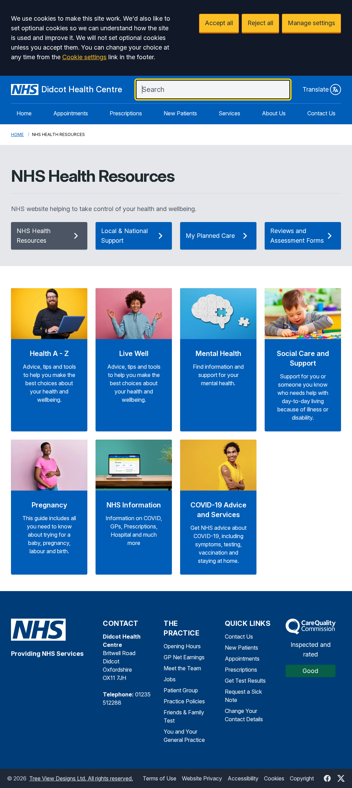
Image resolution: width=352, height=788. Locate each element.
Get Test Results (245, 680)
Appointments (70, 113)
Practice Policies (184, 701)
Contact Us (321, 113)
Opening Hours (182, 646)
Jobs (170, 679)
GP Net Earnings (184, 657)
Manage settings (311, 23)
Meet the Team (182, 668)
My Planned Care (210, 235)
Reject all (260, 23)
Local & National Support (124, 235)
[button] (49, 359)
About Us (274, 113)
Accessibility (243, 778)
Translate (315, 89)
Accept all (219, 23)
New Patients (180, 113)
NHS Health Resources (33, 235)
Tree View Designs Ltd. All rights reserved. (81, 778)
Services (229, 113)
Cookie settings (84, 57)
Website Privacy (202, 778)
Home (24, 113)
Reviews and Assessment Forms (297, 235)
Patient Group (181, 690)
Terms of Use (159, 778)
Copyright (302, 778)
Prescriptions (126, 113)
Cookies (274, 778)
